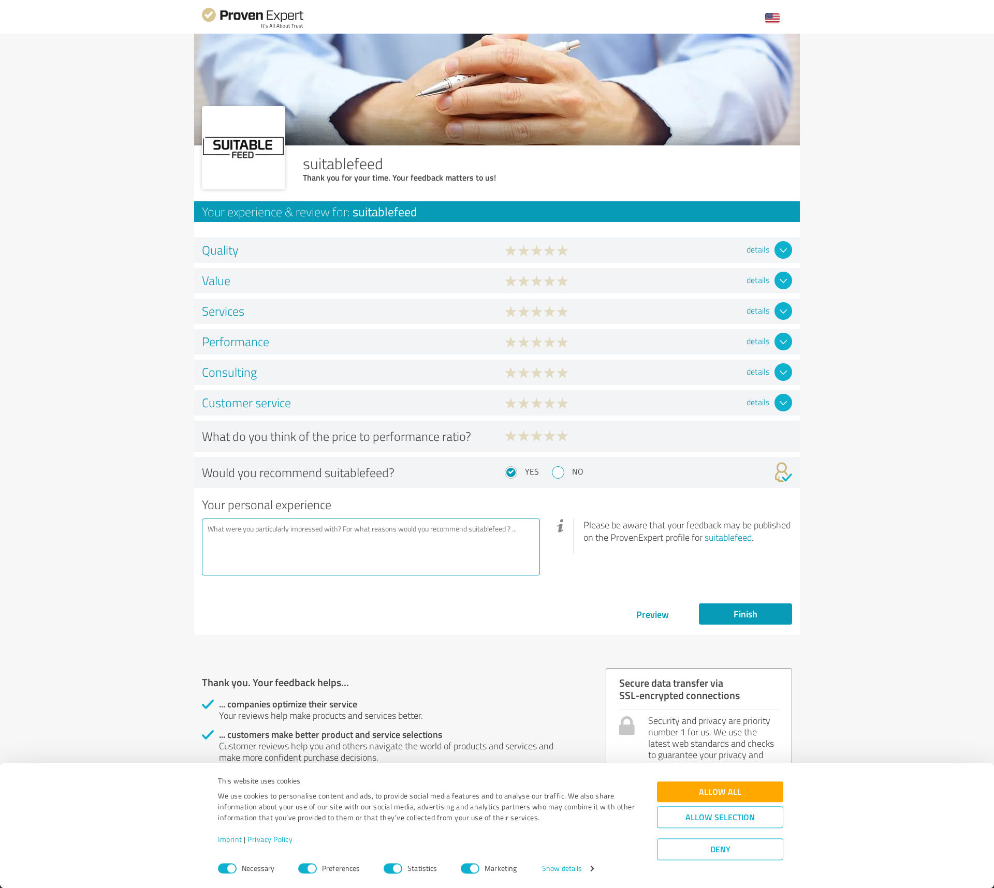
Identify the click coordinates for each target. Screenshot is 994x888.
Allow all (720, 792)
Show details (562, 869)
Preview (652, 614)
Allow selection (720, 817)
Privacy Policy (270, 840)
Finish (745, 613)
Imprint (230, 840)
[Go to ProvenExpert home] (252, 27)
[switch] (307, 868)
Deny (720, 849)
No (577, 471)
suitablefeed (728, 537)
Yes (532, 471)
